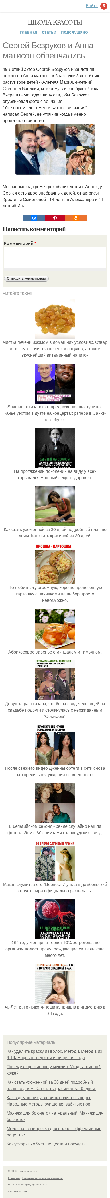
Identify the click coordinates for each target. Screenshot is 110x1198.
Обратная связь (18, 1191)
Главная (28, 32)
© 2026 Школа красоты (22, 1171)
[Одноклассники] (75, 218)
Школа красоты (55, 21)
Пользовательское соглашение (42, 1178)
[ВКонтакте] (33, 218)
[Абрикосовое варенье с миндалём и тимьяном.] (55, 645)
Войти (92, 5)
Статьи (49, 32)
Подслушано (74, 32)
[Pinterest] (55, 218)
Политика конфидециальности (28, 1184)
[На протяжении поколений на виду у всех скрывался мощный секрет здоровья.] (55, 465)
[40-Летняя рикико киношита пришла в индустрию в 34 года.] (55, 1000)
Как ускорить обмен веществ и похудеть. (47, 1144)
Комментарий (20, 243)
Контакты (14, 1178)
